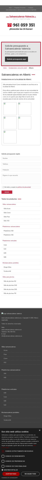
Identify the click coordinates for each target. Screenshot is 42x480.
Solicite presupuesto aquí (16, 59)
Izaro (5, 245)
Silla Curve (7, 212)
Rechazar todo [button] (30, 474)
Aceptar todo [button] (11, 474)
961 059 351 (24, 25)
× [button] (39, 430)
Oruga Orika (7, 267)
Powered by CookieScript (10, 478)
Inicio (10, 7)
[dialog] (21, 454)
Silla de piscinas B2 (10, 281)
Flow (5, 354)
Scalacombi (7, 271)
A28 (5, 253)
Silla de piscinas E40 (10, 285)
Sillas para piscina (8, 277)
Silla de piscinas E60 (10, 289)
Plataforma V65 (8, 235)
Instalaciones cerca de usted (18, 68)
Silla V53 (6, 221)
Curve (5, 358)
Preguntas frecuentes (20, 7)
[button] (21, 470)
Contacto (30, 7)
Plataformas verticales (10, 240)
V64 (5, 373)
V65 (5, 377)
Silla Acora (7, 208)
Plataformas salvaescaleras (11, 226)
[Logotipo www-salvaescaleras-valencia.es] (21, 17)
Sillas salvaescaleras (9, 204)
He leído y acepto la (17, 187)
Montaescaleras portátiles (11, 263)
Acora (5, 350)
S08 (5, 257)
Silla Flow (7, 217)
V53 (5, 362)
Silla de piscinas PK (10, 293)
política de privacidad (24, 187)
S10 (5, 249)
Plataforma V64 (8, 231)
